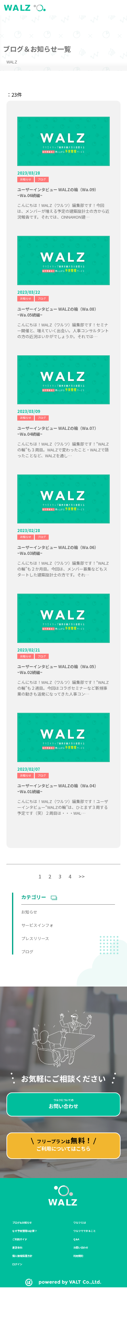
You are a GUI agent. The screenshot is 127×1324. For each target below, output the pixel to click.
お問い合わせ (63, 1104)
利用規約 (78, 1255)
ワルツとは (79, 1222)
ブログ (42, 179)
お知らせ (25, 179)
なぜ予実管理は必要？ (24, 1231)
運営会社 (17, 1247)
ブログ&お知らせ (22, 1222)
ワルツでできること (84, 1231)
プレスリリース (35, 938)
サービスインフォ (37, 925)
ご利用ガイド (19, 1239)
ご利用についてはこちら (64, 1143)
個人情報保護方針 (22, 1255)
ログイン (17, 1264)
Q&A (76, 1239)
